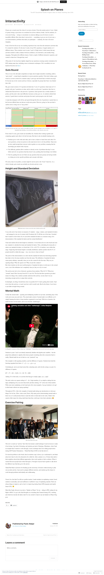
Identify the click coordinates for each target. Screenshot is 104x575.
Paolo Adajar (10, 24)
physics (88, 112)
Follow (81, 33)
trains (87, 115)
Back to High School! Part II (85, 84)
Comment (53, 558)
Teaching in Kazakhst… (88, 48)
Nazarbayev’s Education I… (89, 50)
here (19, 65)
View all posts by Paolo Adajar (19, 526)
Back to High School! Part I (50, 535)
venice (89, 115)
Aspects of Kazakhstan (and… (90, 59)
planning (92, 112)
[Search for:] (85, 40)
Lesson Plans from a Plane (89, 63)
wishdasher (85, 66)
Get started (63, 1)
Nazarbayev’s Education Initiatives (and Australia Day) (87, 79)
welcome (92, 115)
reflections (95, 112)
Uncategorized (19, 24)
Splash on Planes (52, 9)
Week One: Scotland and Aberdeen (14, 535)
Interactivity (81, 90)
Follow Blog (81, 21)
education (82, 112)
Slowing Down (81, 76)
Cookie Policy (25, 572)
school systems (82, 115)
